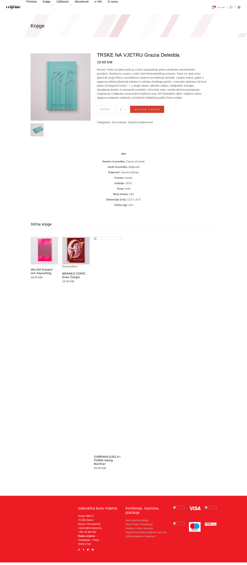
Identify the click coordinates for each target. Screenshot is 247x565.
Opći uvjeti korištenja (137, 520)
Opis (123, 153)
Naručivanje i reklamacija (139, 524)
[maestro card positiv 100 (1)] (195, 527)
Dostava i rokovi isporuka (139, 528)
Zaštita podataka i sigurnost (140, 536)
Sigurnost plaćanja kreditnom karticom (146, 532)
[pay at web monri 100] (210, 524)
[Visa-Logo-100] (195, 508)
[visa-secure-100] (179, 512)
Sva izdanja (119, 122)
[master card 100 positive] (179, 527)
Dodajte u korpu (147, 110)
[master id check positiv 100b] (210, 510)
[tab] (123, 154)
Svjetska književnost (140, 122)
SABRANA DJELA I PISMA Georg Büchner (107, 460)
